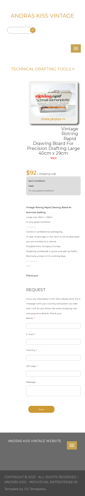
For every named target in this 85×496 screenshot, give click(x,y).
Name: (30, 318)
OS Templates (35, 489)
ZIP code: (32, 366)
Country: (31, 350)
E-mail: (31, 334)
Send (41, 409)
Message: (31, 382)
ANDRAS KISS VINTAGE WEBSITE (34, 441)
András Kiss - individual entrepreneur (41, 482)
